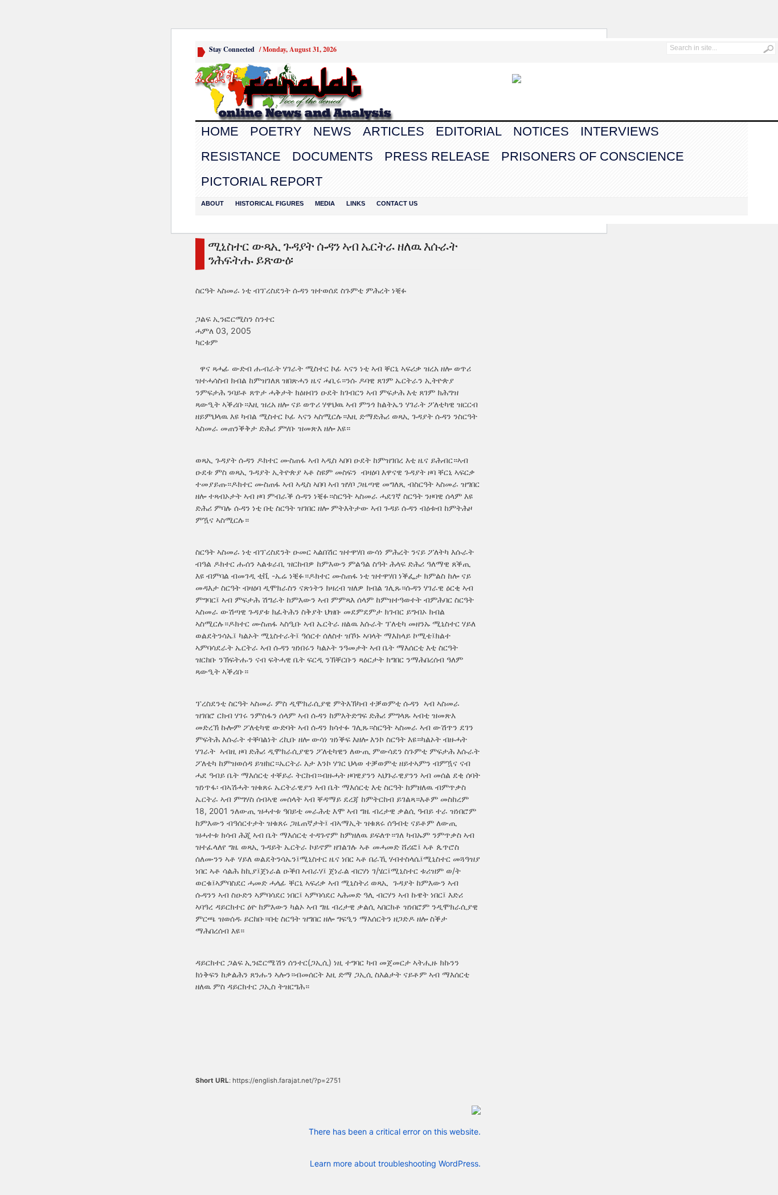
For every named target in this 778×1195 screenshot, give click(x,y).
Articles (393, 131)
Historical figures (269, 203)
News (332, 131)
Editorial (469, 131)
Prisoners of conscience (592, 156)
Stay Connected (232, 49)
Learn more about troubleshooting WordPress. (395, 1163)
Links (355, 203)
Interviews (619, 131)
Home (220, 131)
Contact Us (396, 203)
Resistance (241, 156)
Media (325, 203)
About (212, 203)
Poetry (276, 131)
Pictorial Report (261, 181)
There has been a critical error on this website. (395, 1131)
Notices (541, 131)
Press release (437, 156)
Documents (332, 156)
